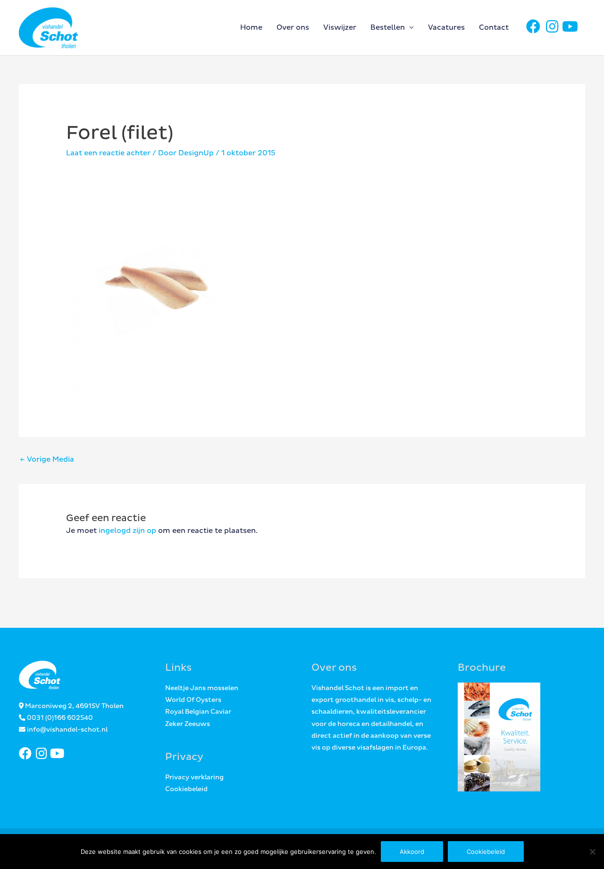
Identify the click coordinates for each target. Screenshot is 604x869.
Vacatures (446, 27)
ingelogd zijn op (127, 530)
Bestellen (387, 27)
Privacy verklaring (194, 777)
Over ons (293, 27)
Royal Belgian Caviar (198, 712)
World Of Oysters (193, 700)
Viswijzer (339, 27)
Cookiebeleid (186, 789)
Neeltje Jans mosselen (201, 688)
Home (251, 27)
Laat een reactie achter (108, 153)
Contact (494, 27)
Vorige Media (47, 459)
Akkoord (412, 851)
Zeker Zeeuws (187, 724)
